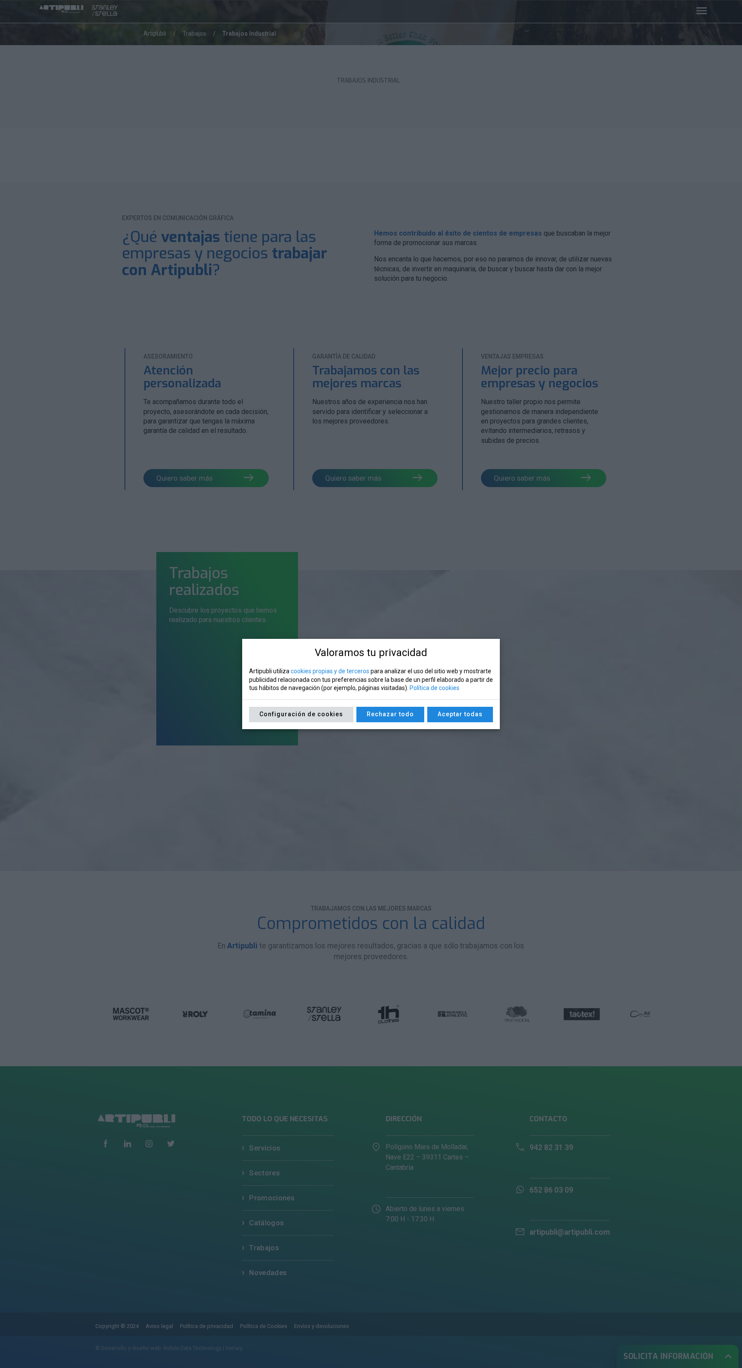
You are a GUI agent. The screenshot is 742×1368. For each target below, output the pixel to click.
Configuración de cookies (301, 714)
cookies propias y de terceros (330, 671)
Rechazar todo (390, 714)
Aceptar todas (460, 714)
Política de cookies (434, 687)
